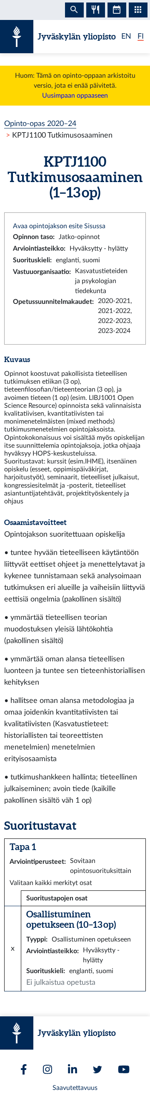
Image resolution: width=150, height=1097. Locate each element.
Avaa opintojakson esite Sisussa (59, 226)
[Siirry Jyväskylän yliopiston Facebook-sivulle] (23, 1069)
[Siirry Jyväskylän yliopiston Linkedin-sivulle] (72, 1069)
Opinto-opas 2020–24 (40, 123)
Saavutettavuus (75, 1088)
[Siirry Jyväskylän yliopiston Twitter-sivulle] (97, 1069)
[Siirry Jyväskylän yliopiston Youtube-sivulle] (124, 1069)
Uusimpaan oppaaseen (75, 95)
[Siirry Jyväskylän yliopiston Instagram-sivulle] (47, 1069)
